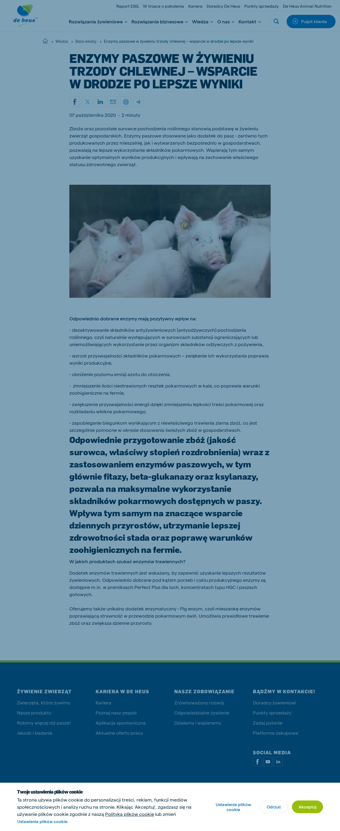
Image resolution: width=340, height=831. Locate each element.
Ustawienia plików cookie (233, 807)
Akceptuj (307, 806)
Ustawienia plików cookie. (42, 821)
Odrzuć (274, 806)
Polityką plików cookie (129, 814)
